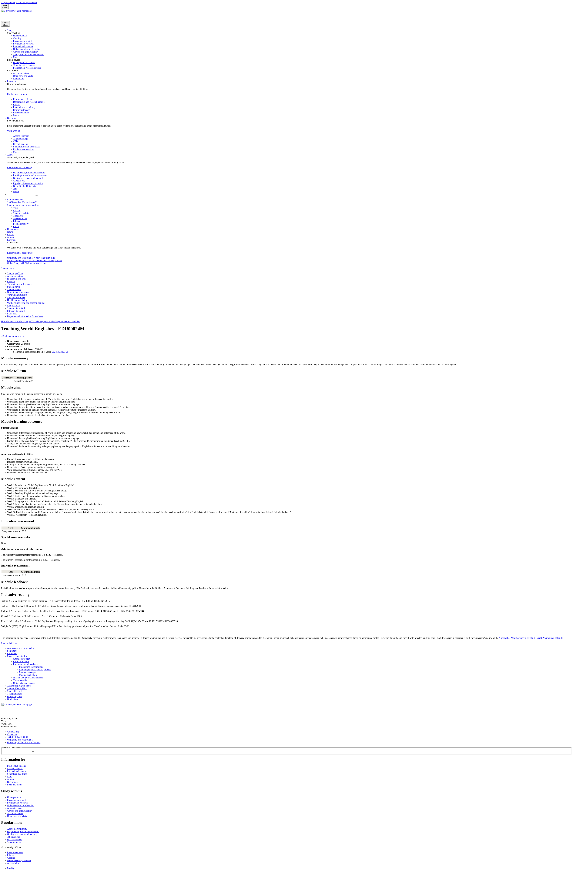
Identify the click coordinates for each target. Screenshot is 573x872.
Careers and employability (19, 810)
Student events (14, 289)
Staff (9, 776)
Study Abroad (13, 305)
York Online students (17, 295)
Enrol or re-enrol (21, 661)
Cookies (11, 857)
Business (11, 118)
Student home (7, 268)
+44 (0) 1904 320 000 (17, 737)
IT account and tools (16, 278)
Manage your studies (45, 321)
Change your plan (21, 659)
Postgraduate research (17, 802)
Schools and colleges (17, 774)
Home (4, 321)
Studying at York (15, 273)
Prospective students (16, 766)
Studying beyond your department (35, 669)
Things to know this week (19, 284)
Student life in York (16, 308)
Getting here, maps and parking (22, 834)
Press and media (14, 784)
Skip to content (8, 2)
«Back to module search (12, 336)
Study (10, 30)
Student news (13, 286)
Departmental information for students (25, 316)
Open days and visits (17, 816)
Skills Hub (12, 313)
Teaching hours (14, 693)
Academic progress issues (19, 685)
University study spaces (24, 683)
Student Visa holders (17, 688)
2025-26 (64, 352)
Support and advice (16, 297)
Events (10, 234)
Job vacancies (13, 837)
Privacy (10, 855)
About (10, 154)
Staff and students (15, 199)
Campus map (13, 731)
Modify (10, 868)
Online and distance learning (20, 805)
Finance (11, 281)
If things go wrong (16, 311)
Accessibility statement (26, 2)
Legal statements (15, 852)
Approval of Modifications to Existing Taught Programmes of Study (531, 638)
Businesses (12, 782)
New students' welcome (18, 292)
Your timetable (20, 680)
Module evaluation (28, 675)
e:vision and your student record (28, 677)
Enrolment (12, 653)
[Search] (36, 195)
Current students (15, 768)
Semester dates (14, 842)
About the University (17, 829)
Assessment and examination (20, 648)
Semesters (12, 650)
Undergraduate (14, 797)
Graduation (12, 699)
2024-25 (56, 352)
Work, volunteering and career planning (25, 303)
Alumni (10, 237)
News (10, 232)
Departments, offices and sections (23, 831)
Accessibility (13, 863)
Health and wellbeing (17, 300)
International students (17, 771)
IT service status (14, 839)
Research (11, 81)
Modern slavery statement (19, 860)
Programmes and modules (67, 321)
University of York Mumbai (20, 739)
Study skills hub (14, 691)
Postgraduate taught (16, 800)
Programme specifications (31, 667)
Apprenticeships (14, 808)
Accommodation (15, 276)
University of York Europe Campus (23, 742)
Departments (13, 229)
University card (14, 696)
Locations (11, 240)
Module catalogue (27, 672)
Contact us (12, 734)
